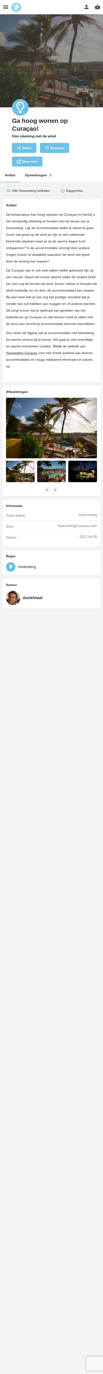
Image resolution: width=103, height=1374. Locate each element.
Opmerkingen (38, 175)
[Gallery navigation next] (56, 489)
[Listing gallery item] (20, 471)
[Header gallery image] (51, 53)
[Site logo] (16, 7)
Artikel (10, 175)
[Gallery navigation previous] (47, 489)
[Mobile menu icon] (5, 7)
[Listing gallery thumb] (51, 428)
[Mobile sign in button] (86, 7)
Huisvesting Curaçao (21, 353)
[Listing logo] (20, 107)
